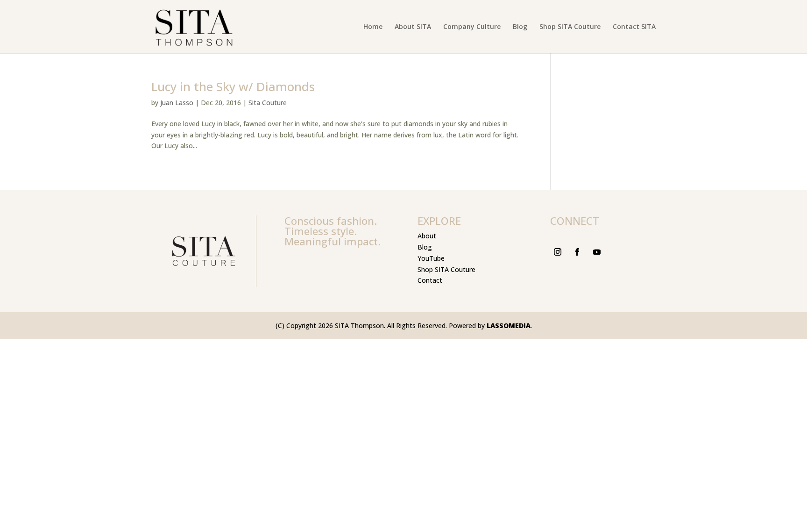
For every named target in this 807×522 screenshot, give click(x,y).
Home (372, 27)
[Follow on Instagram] (557, 251)
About (427, 235)
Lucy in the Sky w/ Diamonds (233, 86)
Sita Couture (267, 102)
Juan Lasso (176, 102)
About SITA (413, 27)
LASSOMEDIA (509, 325)
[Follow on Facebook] (577, 251)
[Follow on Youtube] (596, 251)
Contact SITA (634, 27)
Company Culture (472, 27)
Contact (430, 280)
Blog (520, 27)
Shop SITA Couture (570, 27)
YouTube (431, 258)
